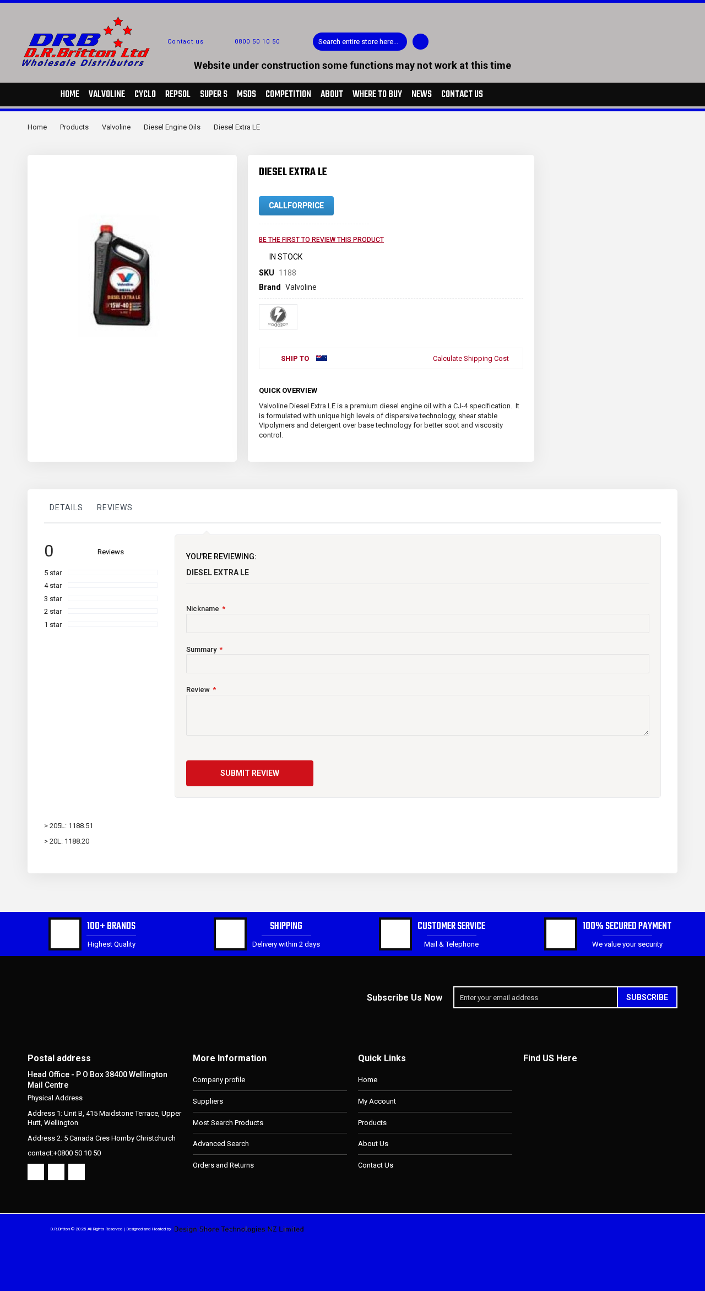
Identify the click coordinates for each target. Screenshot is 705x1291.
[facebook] (36, 1172)
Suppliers (208, 1101)
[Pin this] (514, 388)
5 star (53, 573)
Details (66, 507)
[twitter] (56, 1172)
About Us (373, 1143)
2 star (53, 611)
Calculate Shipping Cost (471, 358)
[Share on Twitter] (478, 388)
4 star (53, 585)
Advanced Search (221, 1143)
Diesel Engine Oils (172, 127)
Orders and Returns (223, 1165)
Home (37, 127)
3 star (53, 599)
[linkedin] (76, 1172)
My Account (377, 1101)
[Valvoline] (278, 317)
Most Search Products (228, 1123)
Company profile (219, 1080)
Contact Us (375, 1165)
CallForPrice (296, 205)
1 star (53, 624)
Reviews (115, 507)
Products (74, 127)
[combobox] (360, 42)
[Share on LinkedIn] (496, 388)
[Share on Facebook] (460, 388)
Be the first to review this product (321, 240)
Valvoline (116, 127)
